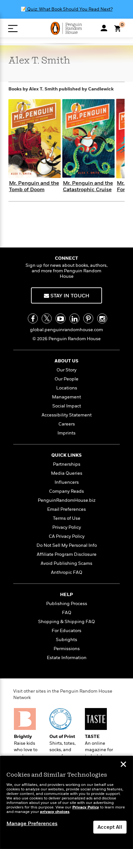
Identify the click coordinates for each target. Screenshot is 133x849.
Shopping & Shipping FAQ (66, 622)
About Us (66, 361)
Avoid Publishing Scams (66, 563)
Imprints (66, 433)
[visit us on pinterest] (88, 318)
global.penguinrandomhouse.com (66, 330)
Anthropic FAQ (66, 572)
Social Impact (66, 406)
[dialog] (66, 802)
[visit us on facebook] (33, 318)
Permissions (67, 649)
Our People (66, 379)
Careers (66, 424)
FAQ (66, 613)
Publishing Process (66, 604)
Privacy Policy (66, 527)
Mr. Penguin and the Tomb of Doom (34, 186)
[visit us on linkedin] (74, 318)
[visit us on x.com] (47, 318)
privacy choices (54, 812)
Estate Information (67, 658)
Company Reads (66, 491)
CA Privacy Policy (67, 536)
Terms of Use (66, 518)
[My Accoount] (104, 28)
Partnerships (66, 464)
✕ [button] (123, 765)
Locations (66, 388)
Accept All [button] (109, 827)
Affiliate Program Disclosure (67, 554)
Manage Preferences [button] (31, 823)
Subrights (66, 640)
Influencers (67, 482)
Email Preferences (66, 509)
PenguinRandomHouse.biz (67, 500)
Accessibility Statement (67, 415)
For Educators (66, 631)
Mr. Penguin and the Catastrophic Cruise (88, 186)
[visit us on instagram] (102, 318)
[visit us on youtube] (61, 318)
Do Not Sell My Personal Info (66, 545)
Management (66, 397)
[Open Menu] (13, 28)
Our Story (66, 370)
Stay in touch (69, 295)
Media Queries (66, 473)
